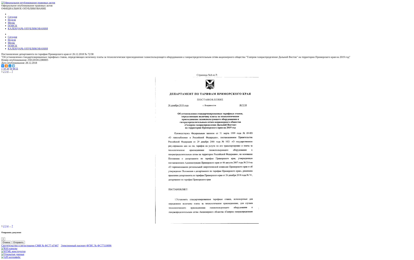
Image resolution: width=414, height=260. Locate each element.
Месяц (11, 22)
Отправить (18, 242)
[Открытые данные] (12, 254)
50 (11, 68)
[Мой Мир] (9, 65)
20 (7, 68)
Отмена (6, 242)
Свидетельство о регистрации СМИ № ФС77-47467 (30, 245)
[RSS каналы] (9, 248)
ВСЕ (15, 68)
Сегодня (12, 17)
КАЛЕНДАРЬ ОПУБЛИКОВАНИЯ (28, 28)
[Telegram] (13, 65)
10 (4, 68)
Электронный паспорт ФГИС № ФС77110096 (86, 245)
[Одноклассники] (6, 65)
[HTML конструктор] (13, 251)
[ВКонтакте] (2, 65)
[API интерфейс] (11, 257)
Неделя (12, 19)
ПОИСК (12, 25)
